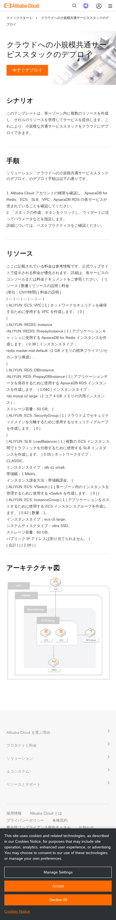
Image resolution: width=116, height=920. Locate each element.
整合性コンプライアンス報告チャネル (38, 827)
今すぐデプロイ (27, 70)
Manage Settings (58, 872)
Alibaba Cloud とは (46, 813)
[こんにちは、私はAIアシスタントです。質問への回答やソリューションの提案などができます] (85, 5)
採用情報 (14, 813)
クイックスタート (19, 18)
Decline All (58, 900)
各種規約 (59, 820)
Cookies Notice (17, 911)
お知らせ (86, 827)
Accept (58, 886)
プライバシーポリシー (25, 820)
